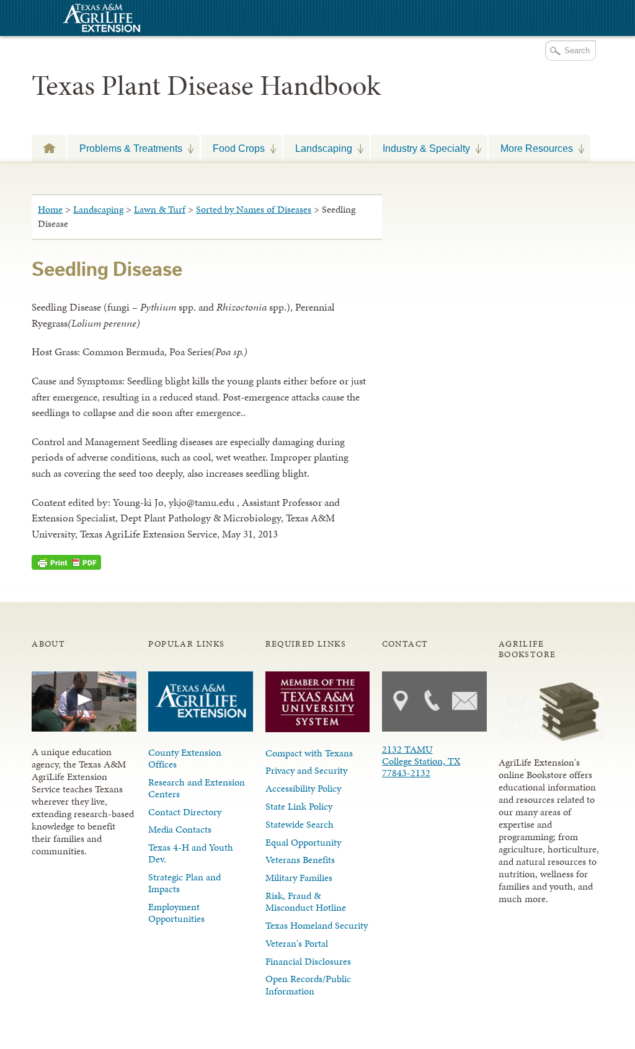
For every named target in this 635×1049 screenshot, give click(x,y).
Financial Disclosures (308, 961)
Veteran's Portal (296, 943)
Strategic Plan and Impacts (184, 883)
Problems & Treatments (125, 148)
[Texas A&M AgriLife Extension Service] (100, 19)
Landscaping (317, 148)
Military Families (298, 877)
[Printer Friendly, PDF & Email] (66, 562)
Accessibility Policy (303, 788)
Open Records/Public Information (308, 985)
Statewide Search (299, 824)
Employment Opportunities (176, 913)
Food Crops (233, 148)
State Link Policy (298, 806)
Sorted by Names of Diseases (253, 209)
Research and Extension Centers (196, 788)
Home (50, 209)
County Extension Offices (184, 758)
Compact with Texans (309, 753)
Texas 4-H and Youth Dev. (190, 853)
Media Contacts (179, 829)
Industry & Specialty (420, 148)
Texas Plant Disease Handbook (206, 85)
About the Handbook (49, 148)
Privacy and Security (306, 770)
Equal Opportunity (303, 842)
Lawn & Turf (159, 209)
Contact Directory (184, 812)
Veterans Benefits (300, 859)
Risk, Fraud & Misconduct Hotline (305, 901)
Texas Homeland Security (316, 925)
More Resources (531, 148)
